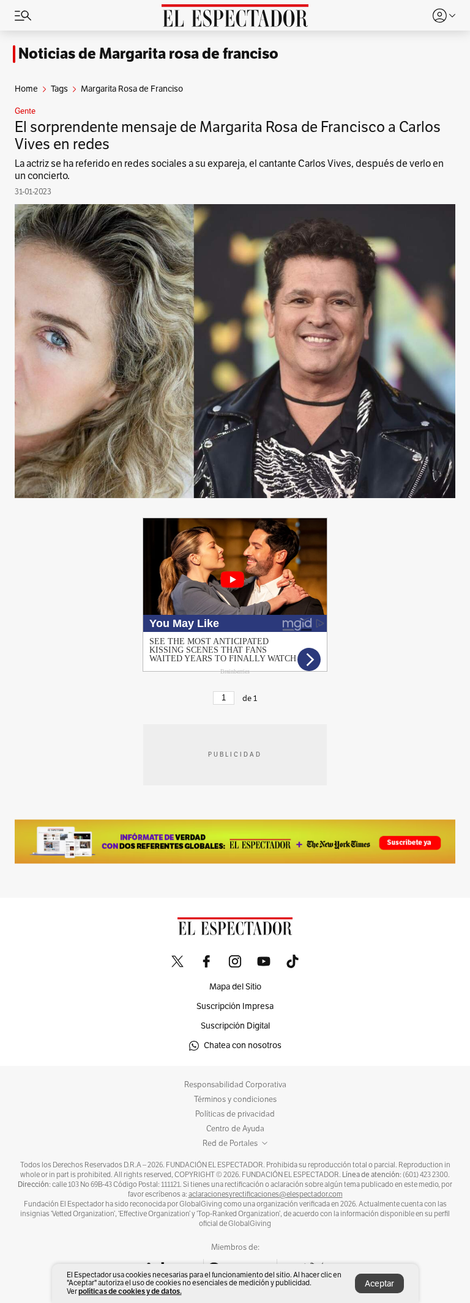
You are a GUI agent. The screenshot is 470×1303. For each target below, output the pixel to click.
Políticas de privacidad (235, 1114)
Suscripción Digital (235, 1026)
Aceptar (379, 1284)
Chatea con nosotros (243, 1045)
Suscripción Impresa (235, 1006)
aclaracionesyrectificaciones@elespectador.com (265, 1194)
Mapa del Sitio (235, 987)
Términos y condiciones (235, 1099)
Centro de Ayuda (235, 1129)
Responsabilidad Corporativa (235, 1085)
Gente (25, 111)
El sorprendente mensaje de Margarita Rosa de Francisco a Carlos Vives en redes (228, 135)
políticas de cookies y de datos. (130, 1291)
